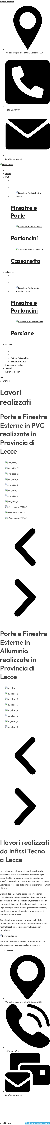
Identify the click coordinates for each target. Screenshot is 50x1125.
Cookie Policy (21, 1116)
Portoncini (24, 238)
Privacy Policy (6, 1116)
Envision (3, 1110)
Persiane (22, 333)
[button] (25, 547)
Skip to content (7, 1)
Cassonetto (25, 260)
